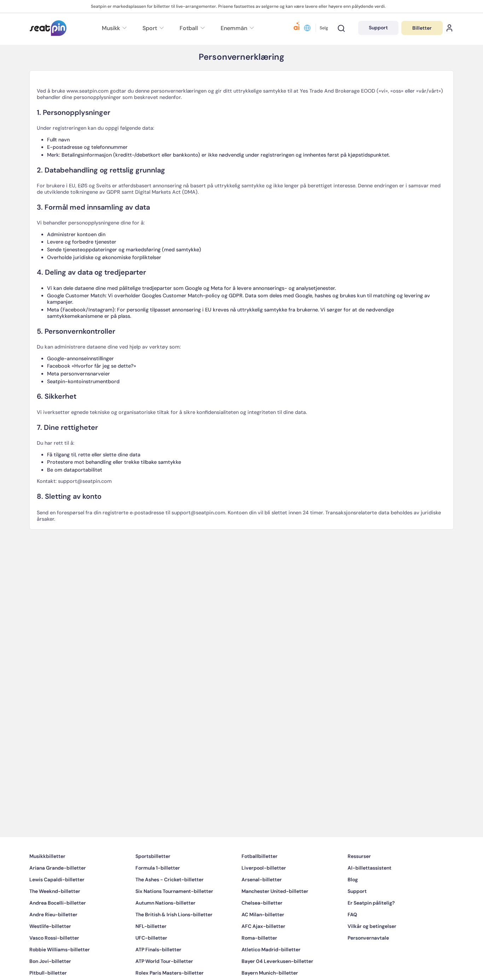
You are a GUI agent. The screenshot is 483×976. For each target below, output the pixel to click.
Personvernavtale (368, 959)
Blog (353, 901)
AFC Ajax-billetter (263, 947)
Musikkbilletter (47, 877)
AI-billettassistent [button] (369, 889)
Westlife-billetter (50, 947)
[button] (236, 28)
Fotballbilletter (260, 877)
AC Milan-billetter (263, 936)
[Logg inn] (449, 28)
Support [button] (378, 27)
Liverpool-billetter (264, 889)
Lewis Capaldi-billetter (57, 901)
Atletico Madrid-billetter (271, 971)
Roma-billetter (259, 959)
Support (357, 912)
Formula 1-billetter (157, 889)
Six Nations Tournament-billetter (174, 912)
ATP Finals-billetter (158, 971)
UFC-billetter (151, 959)
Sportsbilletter (152, 877)
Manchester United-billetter (275, 912)
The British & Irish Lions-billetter (174, 936)
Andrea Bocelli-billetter (57, 924)
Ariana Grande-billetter (57, 889)
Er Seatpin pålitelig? (371, 924)
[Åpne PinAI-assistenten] (297, 28)
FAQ (352, 936)
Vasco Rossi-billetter (54, 959)
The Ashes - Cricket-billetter (169, 901)
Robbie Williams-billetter (59, 971)
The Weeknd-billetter (54, 912)
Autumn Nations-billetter (165, 924)
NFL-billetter (151, 947)
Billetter (422, 28)
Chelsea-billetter (262, 924)
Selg (324, 28)
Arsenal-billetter (262, 901)
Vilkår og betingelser (372, 947)
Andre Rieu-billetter (53, 936)
